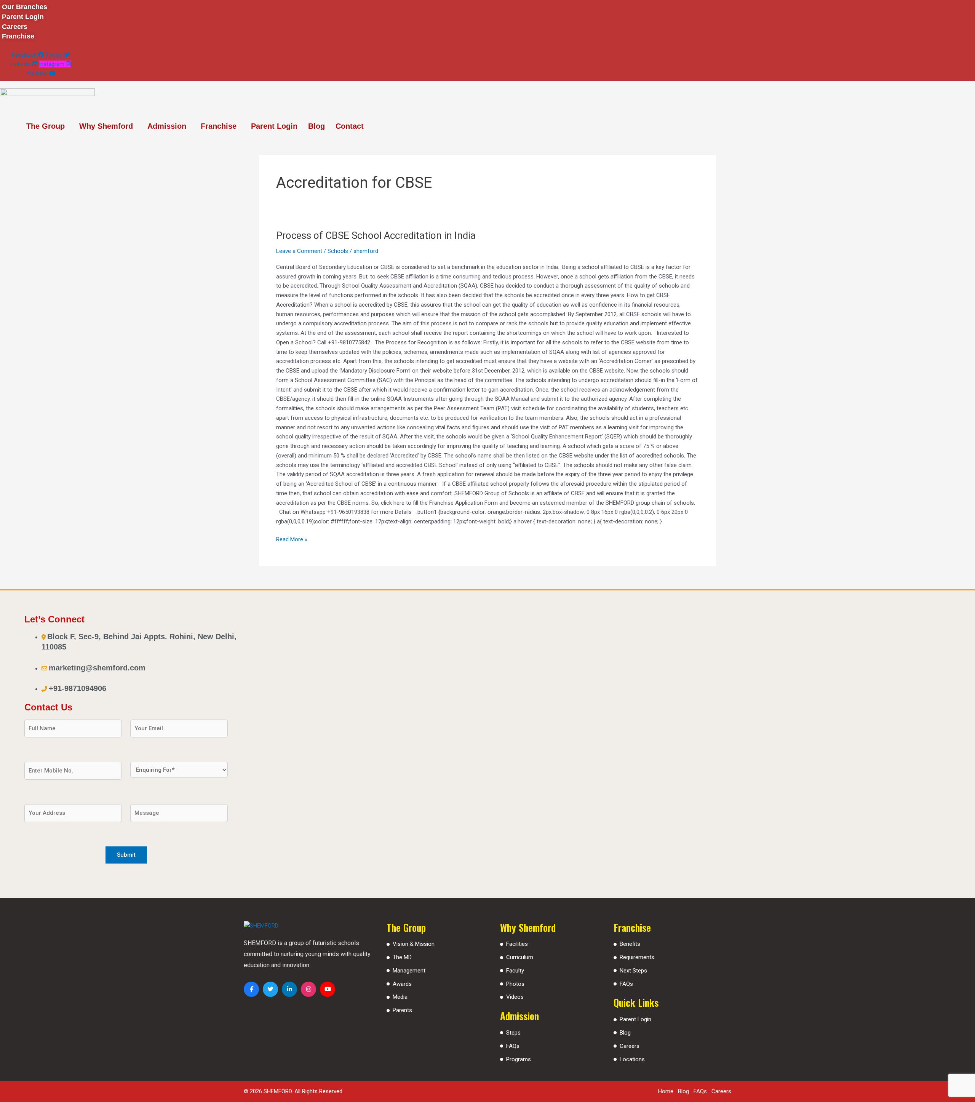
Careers (629, 1046)
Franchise (219, 126)
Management (409, 970)
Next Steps (633, 970)
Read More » (291, 539)
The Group (45, 126)
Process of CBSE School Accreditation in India (376, 235)
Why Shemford (106, 126)
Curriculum (519, 957)
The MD (402, 957)
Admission (166, 126)
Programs (518, 1059)
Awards (402, 983)
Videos (515, 996)
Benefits (630, 943)
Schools (338, 251)
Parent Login (274, 126)
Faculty (515, 970)
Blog (316, 126)
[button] (47, 126)
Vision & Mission (414, 943)
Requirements (637, 957)
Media (400, 996)
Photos (515, 983)
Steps (513, 1032)
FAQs (512, 1046)
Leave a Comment (299, 251)
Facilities (517, 943)
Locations (632, 1059)
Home (665, 1091)
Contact (350, 126)
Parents (402, 1010)
